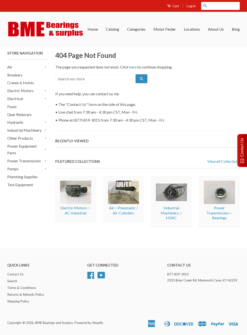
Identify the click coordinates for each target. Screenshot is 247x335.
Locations (192, 29)
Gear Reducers (19, 114)
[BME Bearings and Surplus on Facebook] (90, 277)
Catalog (112, 29)
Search (12, 281)
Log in (191, 6)
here (133, 67)
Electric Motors (20, 90)
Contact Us (15, 274)
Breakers (14, 75)
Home (93, 29)
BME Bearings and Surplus (54, 323)
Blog (236, 29)
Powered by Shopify (88, 323)
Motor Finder (164, 29)
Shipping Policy (18, 301)
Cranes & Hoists (20, 82)
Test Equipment (20, 184)
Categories (136, 29)
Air (9, 67)
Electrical (15, 98)
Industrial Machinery (24, 130)
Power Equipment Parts (22, 149)
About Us (216, 29)
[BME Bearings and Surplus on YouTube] (101, 277)
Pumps (13, 168)
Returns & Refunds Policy (25, 294)
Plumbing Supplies (22, 176)
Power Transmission (24, 160)
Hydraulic (15, 122)
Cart (175, 6)
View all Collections (223, 161)
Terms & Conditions (21, 288)
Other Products (20, 138)
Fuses (12, 106)
